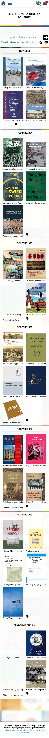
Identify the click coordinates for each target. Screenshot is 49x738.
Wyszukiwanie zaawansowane (14, 42)
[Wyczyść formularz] (40, 42)
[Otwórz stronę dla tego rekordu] (14, 72)
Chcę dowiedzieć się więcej (16, 730)
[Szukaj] (45, 37)
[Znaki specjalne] (46, 42)
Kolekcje (30, 42)
